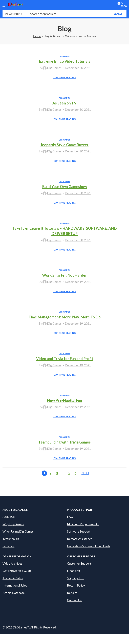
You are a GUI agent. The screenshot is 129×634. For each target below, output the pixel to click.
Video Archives (12, 563)
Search (118, 13)
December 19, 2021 (78, 282)
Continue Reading (64, 77)
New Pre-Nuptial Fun (64, 400)
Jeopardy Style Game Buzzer (64, 145)
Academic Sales (13, 578)
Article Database (14, 593)
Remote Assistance (79, 539)
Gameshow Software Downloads (88, 546)
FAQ (70, 516)
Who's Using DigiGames (18, 531)
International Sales (15, 585)
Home (37, 36)
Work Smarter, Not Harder (64, 275)
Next (85, 473)
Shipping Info (75, 578)
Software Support (78, 531)
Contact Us (74, 600)
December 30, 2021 (78, 68)
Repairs (72, 593)
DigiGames (64, 56)
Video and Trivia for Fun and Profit (64, 358)
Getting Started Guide (17, 570)
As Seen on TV (64, 103)
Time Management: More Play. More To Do (65, 317)
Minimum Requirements (83, 524)
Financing (73, 570)
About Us (9, 516)
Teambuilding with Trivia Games (64, 442)
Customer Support (79, 563)
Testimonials (11, 539)
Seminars (8, 546)
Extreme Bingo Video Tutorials (64, 61)
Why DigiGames (13, 524)
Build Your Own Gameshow (64, 186)
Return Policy (76, 585)
